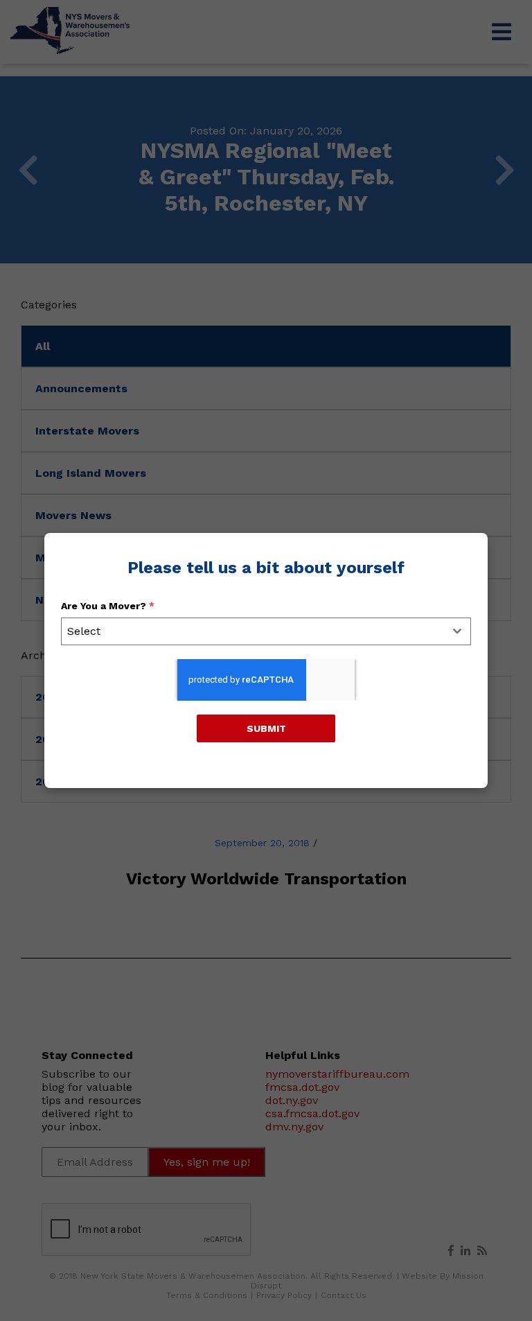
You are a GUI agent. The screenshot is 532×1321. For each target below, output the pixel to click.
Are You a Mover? (107, 605)
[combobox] (266, 631)
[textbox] (253, 631)
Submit (266, 728)
